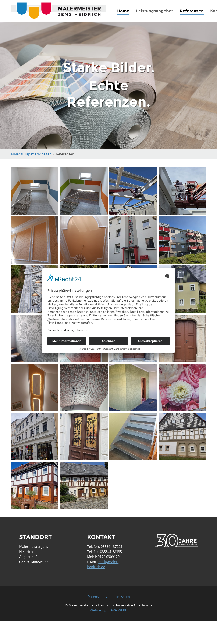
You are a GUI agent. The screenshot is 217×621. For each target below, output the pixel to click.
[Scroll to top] (208, 612)
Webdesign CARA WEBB (108, 610)
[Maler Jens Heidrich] (58, 10)
